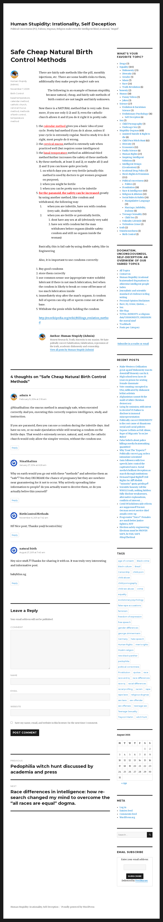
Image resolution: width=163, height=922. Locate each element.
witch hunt (141, 717)
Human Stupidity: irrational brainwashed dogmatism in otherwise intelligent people (134, 280)
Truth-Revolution (131, 87)
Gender (126, 77)
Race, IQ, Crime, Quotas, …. (133, 304)
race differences (141, 678)
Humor (123, 93)
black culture (125, 566)
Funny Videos (129, 97)
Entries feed (126, 810)
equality (122, 594)
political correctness (128, 666)
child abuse (124, 577)
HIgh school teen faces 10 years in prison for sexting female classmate (133, 380)
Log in (123, 807)
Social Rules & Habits (133, 197)
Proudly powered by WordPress (77, 907)
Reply (15, 447)
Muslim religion (126, 650)
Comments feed (128, 814)
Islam (125, 80)
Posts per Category (130, 327)
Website (16, 706)
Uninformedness (129, 231)
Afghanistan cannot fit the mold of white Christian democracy (133, 400)
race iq (121, 683)
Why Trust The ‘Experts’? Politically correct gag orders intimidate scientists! (135, 453)
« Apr (124, 783)
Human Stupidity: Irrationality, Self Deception (63, 24)
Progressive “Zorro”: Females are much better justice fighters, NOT (135, 520)
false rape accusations (129, 605)
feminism (123, 611)
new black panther (128, 655)
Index (123, 287)
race (146, 672)
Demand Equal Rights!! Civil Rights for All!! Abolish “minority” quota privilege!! (134, 480)
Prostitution (128, 187)
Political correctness (133, 180)
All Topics (125, 270)
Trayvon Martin (125, 717)
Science (124, 103)
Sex (121, 120)
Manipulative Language (137, 200)
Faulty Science (129, 150)
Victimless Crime (131, 224)
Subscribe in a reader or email (133, 343)
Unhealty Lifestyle (132, 221)
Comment (17, 627)
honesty (124, 90)
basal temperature (20, 98)
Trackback (125, 324)
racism (139, 689)
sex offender (136, 700)
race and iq (124, 678)
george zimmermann (129, 633)
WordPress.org (127, 817)
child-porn (138, 572)
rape (148, 689)
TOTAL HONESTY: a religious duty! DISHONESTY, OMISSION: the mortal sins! (135, 317)
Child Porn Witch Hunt (133, 140)
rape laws (123, 694)
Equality (124, 67)
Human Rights (129, 154)
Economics (128, 147)
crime (140, 588)
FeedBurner (141, 880)
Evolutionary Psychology (135, 113)
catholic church (18, 104)
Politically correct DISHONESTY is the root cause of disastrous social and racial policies (136, 423)
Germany (123, 639)
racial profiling (125, 689)
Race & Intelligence (132, 190)
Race (124, 83)
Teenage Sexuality (132, 214)
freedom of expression (130, 616)
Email (14, 691)
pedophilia (123, 661)
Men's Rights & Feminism (135, 174)
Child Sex (130, 217)
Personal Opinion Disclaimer (135, 300)
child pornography (127, 583)
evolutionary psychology (130, 600)
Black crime (143, 561)
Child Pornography (132, 124)
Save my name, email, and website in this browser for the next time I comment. (56, 723)
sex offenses (124, 706)
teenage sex (140, 706)
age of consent (126, 561)
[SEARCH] (149, 835)
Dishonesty (128, 70)
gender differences (128, 627)
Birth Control (17, 93)
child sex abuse (126, 588)
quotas (136, 672)
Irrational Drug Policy (133, 170)
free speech (124, 622)
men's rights (142, 644)
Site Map (124, 310)
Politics (128, 184)
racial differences (137, 683)
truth (122, 227)
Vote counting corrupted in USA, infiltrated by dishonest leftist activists (134, 390)
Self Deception (132, 117)
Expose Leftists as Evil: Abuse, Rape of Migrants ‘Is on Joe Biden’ (135, 433)
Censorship (124, 572)
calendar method (20, 101)
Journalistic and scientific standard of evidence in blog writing (135, 294)
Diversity (127, 73)
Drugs (123, 63)
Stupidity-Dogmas (129, 130)
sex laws (122, 700)
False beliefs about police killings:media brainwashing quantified (135, 443)
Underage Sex (129, 127)
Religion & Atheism (132, 194)
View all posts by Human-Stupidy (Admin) (72, 349)
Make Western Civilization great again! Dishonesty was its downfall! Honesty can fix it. (136, 370)
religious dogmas (140, 694)
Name (14, 675)
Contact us (125, 274)
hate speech (137, 639)
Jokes (125, 100)
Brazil (137, 566)
